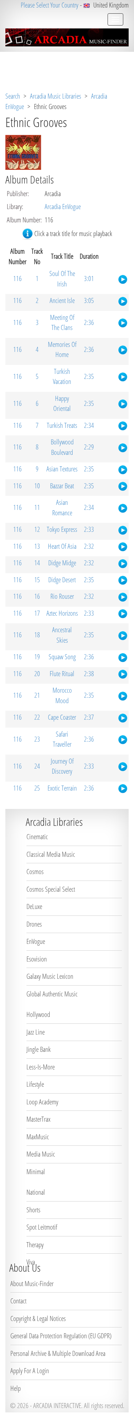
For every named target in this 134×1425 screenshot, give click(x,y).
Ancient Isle (62, 300)
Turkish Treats (62, 425)
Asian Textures (62, 469)
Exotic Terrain (62, 788)
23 (37, 739)
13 (37, 546)
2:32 (89, 546)
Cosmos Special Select (50, 889)
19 (37, 656)
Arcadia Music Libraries (55, 96)
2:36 (89, 322)
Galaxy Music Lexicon (49, 976)
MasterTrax (38, 1119)
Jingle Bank (38, 1049)
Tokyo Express (62, 529)
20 (37, 673)
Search (12, 96)
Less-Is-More (40, 1067)
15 (37, 579)
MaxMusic (37, 1136)
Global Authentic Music (52, 994)
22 (37, 717)
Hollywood (38, 1014)
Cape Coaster (62, 717)
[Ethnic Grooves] (23, 151)
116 (17, 278)
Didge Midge (62, 562)
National (35, 1192)
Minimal (35, 1171)
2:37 (89, 717)
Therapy (35, 1244)
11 (37, 507)
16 (37, 596)
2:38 (89, 673)
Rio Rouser (62, 596)
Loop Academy (42, 1102)
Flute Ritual (62, 673)
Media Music (40, 1154)
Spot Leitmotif (41, 1227)
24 (37, 766)
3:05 (89, 300)
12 (37, 529)
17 (37, 613)
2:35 (89, 376)
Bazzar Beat (62, 485)
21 (37, 695)
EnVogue (35, 941)
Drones (34, 924)
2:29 (89, 447)
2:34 (89, 425)
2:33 (89, 529)
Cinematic (37, 836)
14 (37, 562)
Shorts (33, 1209)
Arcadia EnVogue (63, 206)
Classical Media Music (50, 854)
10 (37, 485)
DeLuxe (34, 906)
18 (37, 634)
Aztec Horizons (62, 613)
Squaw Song (62, 656)
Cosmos (35, 871)
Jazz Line (35, 1032)
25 (37, 788)
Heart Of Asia (62, 546)
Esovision (36, 959)
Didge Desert (62, 579)
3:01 (89, 278)
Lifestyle (35, 1084)
